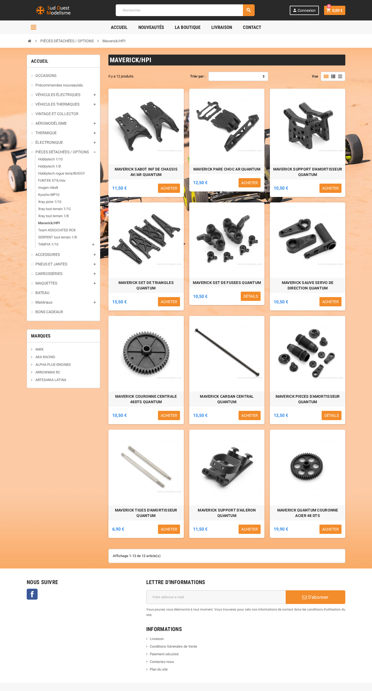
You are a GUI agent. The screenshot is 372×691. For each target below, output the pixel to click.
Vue (315, 76)
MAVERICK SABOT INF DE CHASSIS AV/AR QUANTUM (146, 172)
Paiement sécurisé (164, 654)
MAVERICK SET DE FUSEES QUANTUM (227, 282)
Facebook (32, 594)
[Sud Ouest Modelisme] (54, 10)
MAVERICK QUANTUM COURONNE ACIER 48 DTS (307, 513)
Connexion (304, 10)
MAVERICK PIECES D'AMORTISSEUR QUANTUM (308, 399)
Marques (40, 336)
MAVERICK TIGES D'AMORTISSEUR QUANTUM (146, 513)
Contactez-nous (162, 662)
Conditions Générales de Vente (173, 646)
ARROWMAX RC (47, 372)
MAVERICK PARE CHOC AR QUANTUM (226, 169)
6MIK (39, 349)
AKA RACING (45, 357)
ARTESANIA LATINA (50, 380)
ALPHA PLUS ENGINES (53, 365)
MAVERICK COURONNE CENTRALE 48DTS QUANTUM (146, 399)
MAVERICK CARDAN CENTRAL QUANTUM (227, 399)
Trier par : (198, 76)
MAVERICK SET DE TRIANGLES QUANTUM (146, 285)
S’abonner (317, 597)
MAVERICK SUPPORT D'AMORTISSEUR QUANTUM (307, 172)
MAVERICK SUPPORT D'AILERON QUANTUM (227, 513)
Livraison (157, 639)
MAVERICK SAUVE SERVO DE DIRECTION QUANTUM (307, 285)
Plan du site (159, 669)
